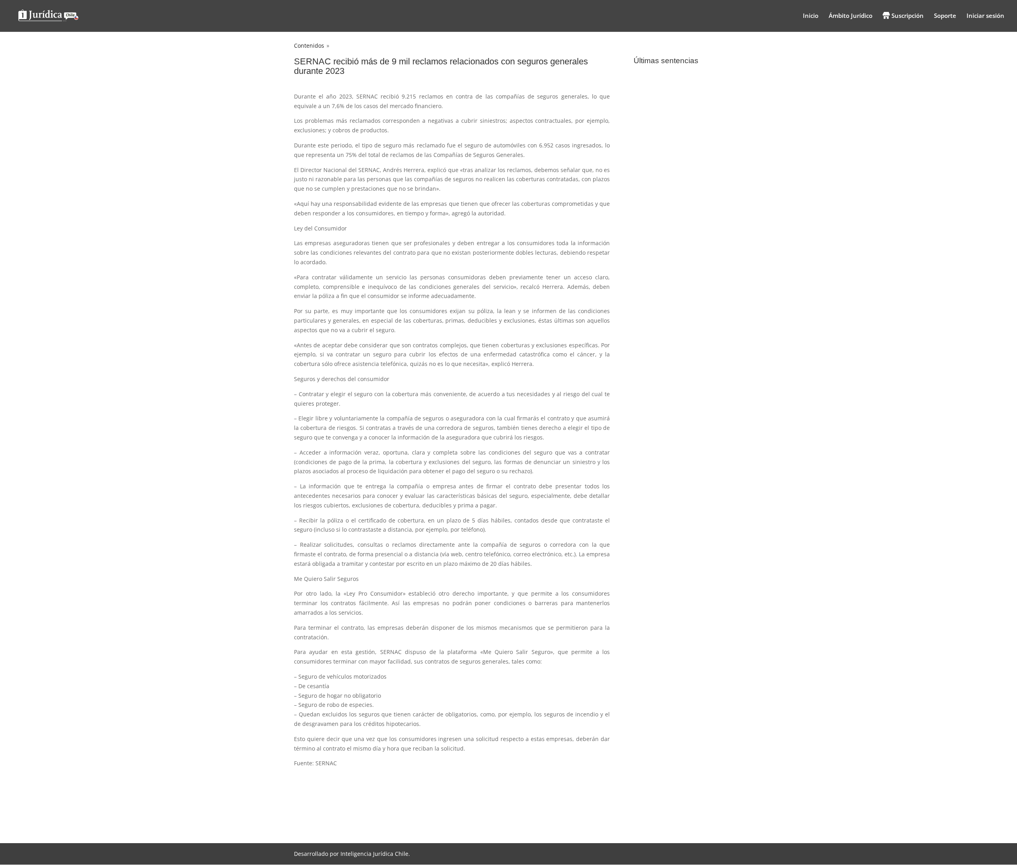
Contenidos (309, 45)
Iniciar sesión (985, 16)
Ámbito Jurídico (850, 16)
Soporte (945, 16)
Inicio (810, 16)
